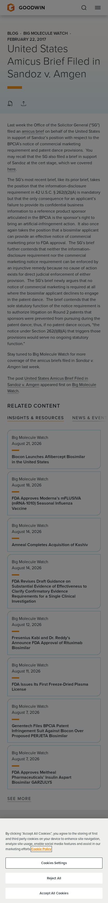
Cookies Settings (54, 862)
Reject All (54, 878)
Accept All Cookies (54, 893)
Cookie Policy (41, 848)
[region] (54, 860)
